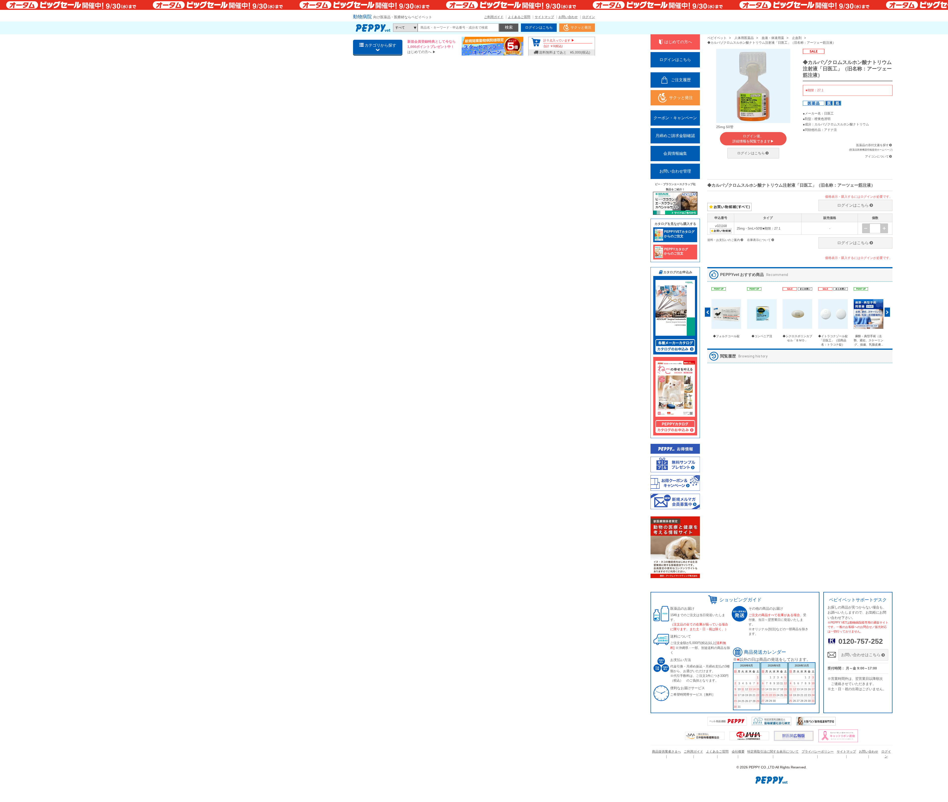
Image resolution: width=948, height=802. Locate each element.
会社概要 (738, 751)
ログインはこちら (751, 153)
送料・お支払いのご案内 (723, 240)
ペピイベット (717, 38)
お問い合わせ (568, 17)
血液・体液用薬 (773, 38)
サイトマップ (544, 17)
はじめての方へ (419, 52)
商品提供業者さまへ (666, 751)
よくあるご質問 (519, 17)
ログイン (588, 17)
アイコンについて (877, 156)
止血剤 (797, 38)
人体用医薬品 (744, 38)
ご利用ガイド (493, 17)
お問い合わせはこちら (861, 655)
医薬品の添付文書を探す (872, 145)
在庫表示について (759, 240)
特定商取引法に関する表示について (773, 751)
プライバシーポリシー (818, 751)
